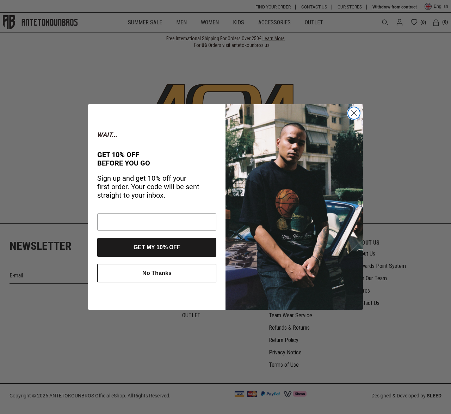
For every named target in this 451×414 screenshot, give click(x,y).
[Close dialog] (354, 113)
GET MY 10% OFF (157, 247)
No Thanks (157, 273)
